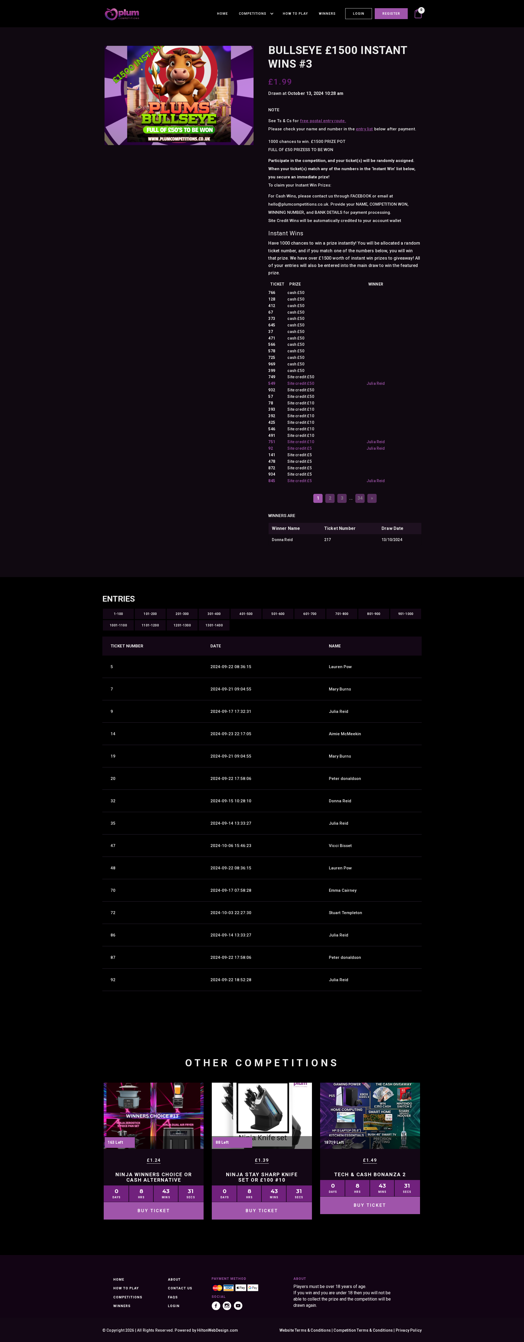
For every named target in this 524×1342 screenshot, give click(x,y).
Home (222, 14)
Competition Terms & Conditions (363, 1330)
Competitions (252, 14)
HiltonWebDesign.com (217, 1330)
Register (391, 14)
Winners (327, 14)
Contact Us (180, 1288)
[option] (179, 95)
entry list (364, 129)
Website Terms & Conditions (305, 1330)
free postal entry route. (323, 120)
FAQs (173, 1297)
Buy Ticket (154, 1210)
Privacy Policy (409, 1330)
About (174, 1279)
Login (358, 14)
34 (360, 498)
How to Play (295, 14)
